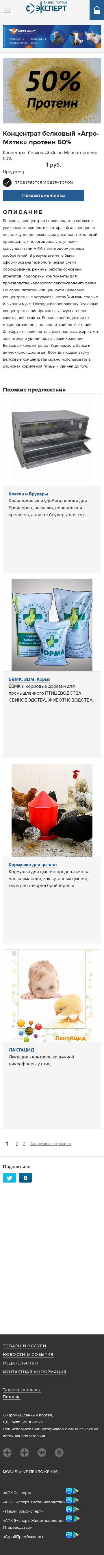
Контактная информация (34, 1372)
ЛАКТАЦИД (21, 1050)
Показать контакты (43, 195)
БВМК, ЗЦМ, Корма (30, 679)
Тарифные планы (22, 1389)
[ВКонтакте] (27, 1178)
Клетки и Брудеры (28, 494)
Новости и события (28, 1354)
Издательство (20, 1363)
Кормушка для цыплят (33, 865)
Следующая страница (50, 1143)
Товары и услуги (24, 1346)
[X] (11, 1178)
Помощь (12, 1396)
